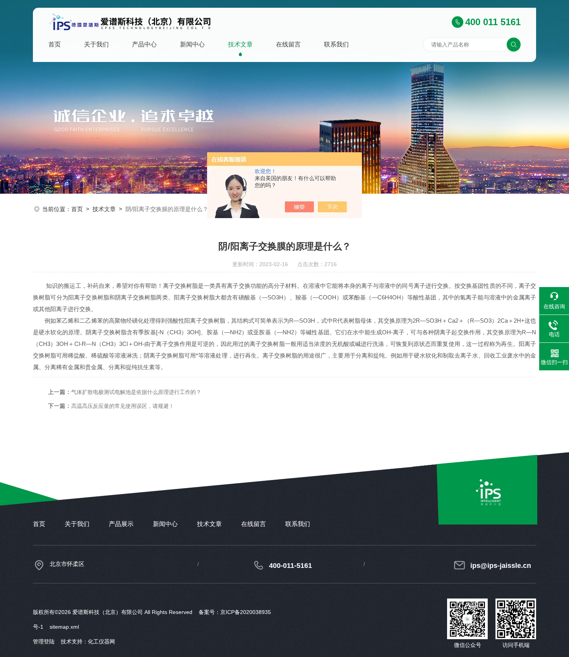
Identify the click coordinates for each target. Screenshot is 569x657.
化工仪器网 (101, 641)
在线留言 (288, 44)
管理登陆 (44, 641)
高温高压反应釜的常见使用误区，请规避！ (122, 406)
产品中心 (144, 44)
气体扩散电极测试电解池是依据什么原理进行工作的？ (136, 392)
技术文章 (240, 44)
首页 (54, 44)
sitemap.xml (64, 627)
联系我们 (336, 44)
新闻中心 (192, 44)
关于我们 (96, 44)
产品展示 (121, 524)
